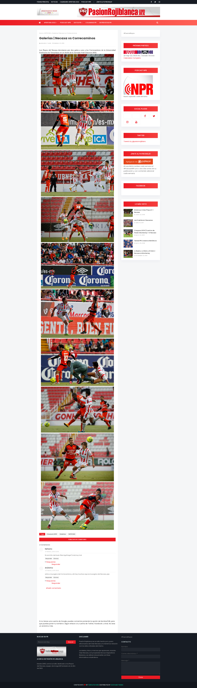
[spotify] (136, 116)
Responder (48, 558)
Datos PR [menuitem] (77, 23)
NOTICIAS (47, 33)
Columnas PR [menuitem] (91, 23)
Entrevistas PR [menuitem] (105, 23)
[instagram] (159, 2)
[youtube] (136, 122)
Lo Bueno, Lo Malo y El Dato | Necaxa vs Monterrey (144, 252)
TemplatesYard (93, 685)
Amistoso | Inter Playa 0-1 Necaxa (143, 211)
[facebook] (151, 2)
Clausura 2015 (52, 534)
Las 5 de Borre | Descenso (143, 220)
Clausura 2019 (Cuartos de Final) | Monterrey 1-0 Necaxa (145, 231)
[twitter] (155, 2)
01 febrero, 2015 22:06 (52, 551)
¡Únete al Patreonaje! (104, 2)
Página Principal (43, 2)
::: (93, 2)
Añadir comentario (53, 588)
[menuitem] (40, 22)
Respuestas (51, 562)
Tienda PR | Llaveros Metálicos (145, 241)
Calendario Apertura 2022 (69, 2)
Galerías (63, 534)
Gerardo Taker (46, 43)
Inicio (41, 33)
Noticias (54, 2)
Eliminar (56, 558)
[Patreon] (127, 116)
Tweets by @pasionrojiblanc (135, 141)
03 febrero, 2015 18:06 (52, 570)
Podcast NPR (86, 2)
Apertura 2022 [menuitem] (50, 23)
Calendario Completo (132, 58)
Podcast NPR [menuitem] (65, 23)
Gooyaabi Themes (117, 685)
